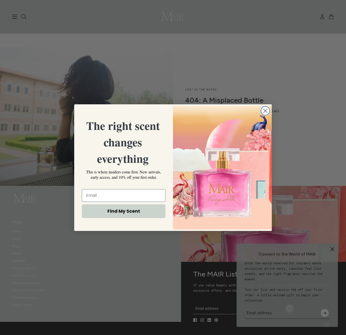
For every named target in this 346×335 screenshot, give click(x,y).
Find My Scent (123, 211)
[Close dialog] (265, 110)
